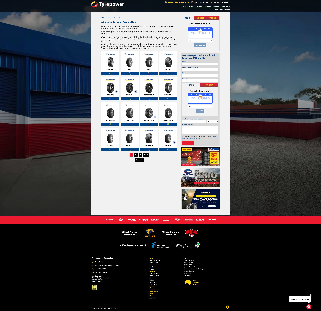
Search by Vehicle (154, 260)
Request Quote (188, 143)
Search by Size (153, 262)
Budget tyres (187, 273)
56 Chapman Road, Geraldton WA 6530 (108, 265)
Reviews (227, 9)
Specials (208, 6)
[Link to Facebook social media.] (227, 307)
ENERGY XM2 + (168, 95)
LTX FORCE (110, 145)
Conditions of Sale (111, 308)
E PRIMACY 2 (129, 95)
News (221, 9)
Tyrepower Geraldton (178, 2)
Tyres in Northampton (190, 267)
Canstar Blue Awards (190, 271)
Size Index (187, 258)
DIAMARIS (168, 69)
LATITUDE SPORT (129, 120)
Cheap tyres (187, 275)
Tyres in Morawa (188, 262)
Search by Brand (154, 265)
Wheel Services (153, 284)
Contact (216, 6)
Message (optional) (187, 125)
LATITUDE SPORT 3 (149, 120)
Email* (184, 73)
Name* (184, 61)
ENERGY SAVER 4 (149, 95)
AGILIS (129, 69)
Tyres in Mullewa (188, 265)
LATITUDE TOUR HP (168, 120)
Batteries (151, 280)
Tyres (184, 6)
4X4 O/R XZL (110, 69)
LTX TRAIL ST (129, 145)
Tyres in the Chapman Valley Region (194, 269)
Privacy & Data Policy (101, 308)
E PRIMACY (110, 95)
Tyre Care (152, 267)
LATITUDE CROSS (110, 120)
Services (199, 6)
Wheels (191, 6)
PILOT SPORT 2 (149, 145)
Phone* (191, 67)
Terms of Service (192, 138)
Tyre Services (153, 282)
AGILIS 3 (149, 69)
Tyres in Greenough (189, 260)
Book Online (226, 6)
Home (105, 18)
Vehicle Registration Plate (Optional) (192, 119)
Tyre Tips (151, 269)
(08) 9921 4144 (201, 2)
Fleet (216, 9)
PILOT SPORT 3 (168, 145)
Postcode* (185, 78)
